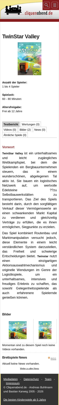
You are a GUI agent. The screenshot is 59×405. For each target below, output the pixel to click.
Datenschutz (31, 379)
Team (48, 379)
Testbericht (11, 124)
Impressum (13, 383)
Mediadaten (10, 379)
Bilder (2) (25, 129)
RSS (53, 358)
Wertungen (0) (31, 124)
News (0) (39, 129)
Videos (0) (10, 129)
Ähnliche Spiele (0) (15, 135)
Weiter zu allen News (29, 368)
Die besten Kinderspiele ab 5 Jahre (24, 399)
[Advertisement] (30, 27)
